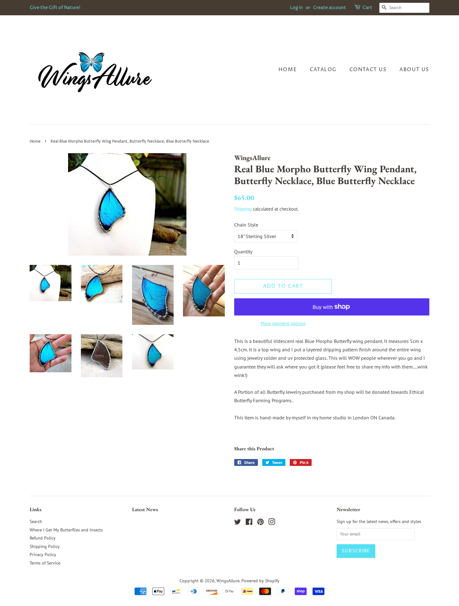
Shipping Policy (45, 546)
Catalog (323, 69)
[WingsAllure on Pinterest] (260, 523)
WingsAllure (227, 581)
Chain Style (246, 225)
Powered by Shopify (260, 581)
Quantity (243, 251)
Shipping (243, 209)
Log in (296, 8)
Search (36, 521)
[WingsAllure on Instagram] (271, 523)
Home (288, 69)
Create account (329, 8)
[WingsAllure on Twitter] (237, 523)
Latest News (145, 509)
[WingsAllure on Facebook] (249, 523)
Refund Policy (43, 538)
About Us (414, 69)
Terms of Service (45, 563)
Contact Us (368, 69)
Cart (367, 8)
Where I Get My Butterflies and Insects (66, 530)
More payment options (283, 323)
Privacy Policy (43, 554)
